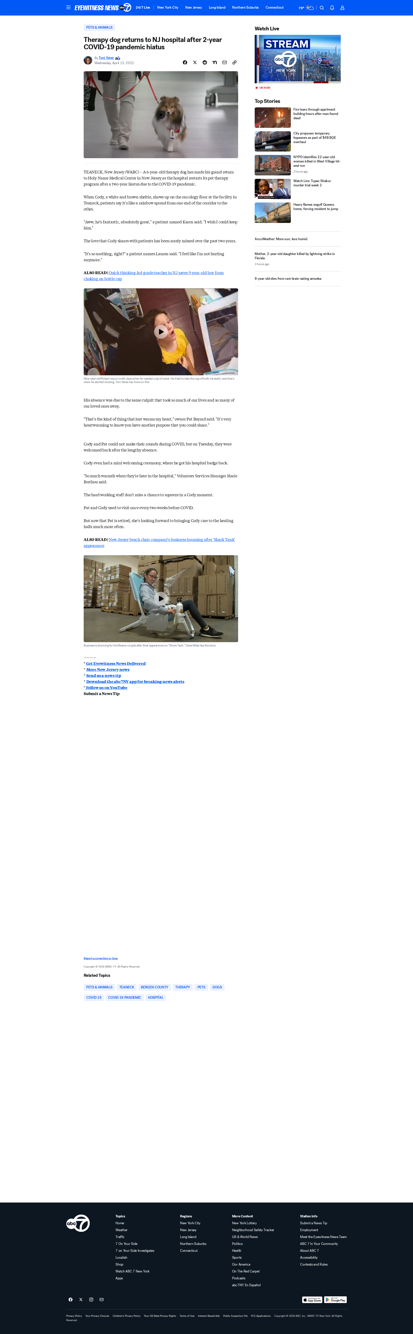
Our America (241, 1264)
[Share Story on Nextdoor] (214, 62)
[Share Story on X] (195, 62)
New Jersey (193, 7)
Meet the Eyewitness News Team (323, 1237)
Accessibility (309, 1257)
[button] (68, 7)
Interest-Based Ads (209, 1316)
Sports (237, 1257)
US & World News (245, 1237)
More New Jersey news (107, 669)
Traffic (120, 1237)
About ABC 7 (309, 1250)
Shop (119, 1264)
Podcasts (238, 1278)
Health (236, 1250)
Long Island (217, 7)
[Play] (298, 59)
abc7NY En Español (246, 1285)
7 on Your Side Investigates (135, 1250)
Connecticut (275, 7)
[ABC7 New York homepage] (103, 7)
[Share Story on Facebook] (185, 62)
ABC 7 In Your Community (319, 1244)
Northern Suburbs (245, 7)
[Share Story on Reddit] (204, 62)
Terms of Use (187, 1316)
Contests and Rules (313, 1264)
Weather (122, 1230)
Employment (309, 1230)
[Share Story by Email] (224, 62)
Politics (237, 1244)
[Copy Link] (234, 62)
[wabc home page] (78, 1223)
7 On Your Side (126, 1244)
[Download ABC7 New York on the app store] (312, 1299)
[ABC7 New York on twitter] (81, 1299)
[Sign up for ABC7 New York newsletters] (101, 1299)
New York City (167, 7)
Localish (121, 1257)
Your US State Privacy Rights (160, 1316)
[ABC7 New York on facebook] (70, 1299)
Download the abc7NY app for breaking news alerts (135, 681)
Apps (119, 1278)
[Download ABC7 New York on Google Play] (335, 1299)
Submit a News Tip (313, 1223)
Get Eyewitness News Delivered (115, 663)
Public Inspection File (235, 1316)
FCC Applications (261, 1316)
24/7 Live (143, 7)
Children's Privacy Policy (126, 1316)
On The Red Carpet (246, 1271)
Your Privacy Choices (97, 1316)
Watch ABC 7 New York (132, 1271)
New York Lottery (244, 1223)
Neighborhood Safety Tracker (253, 1230)
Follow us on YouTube (106, 687)
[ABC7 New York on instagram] (91, 1299)
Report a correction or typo (101, 958)
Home (120, 1223)
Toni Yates (106, 58)
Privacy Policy (74, 1316)
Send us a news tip (103, 675)
